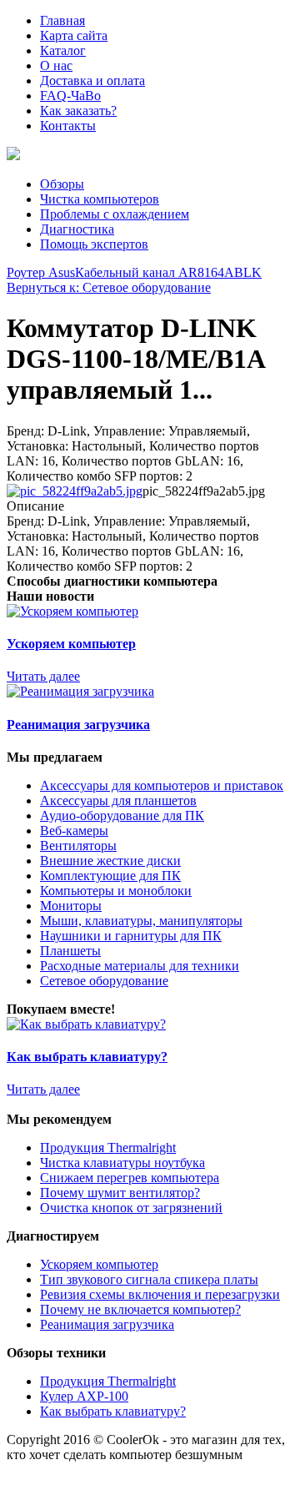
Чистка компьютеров (99, 199)
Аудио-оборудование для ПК (122, 815)
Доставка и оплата (92, 80)
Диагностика (77, 229)
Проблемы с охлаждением (114, 214)
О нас (56, 65)
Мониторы (71, 905)
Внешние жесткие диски (110, 860)
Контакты (68, 125)
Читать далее (43, 676)
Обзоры (62, 184)
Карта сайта (74, 35)
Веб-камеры (74, 830)
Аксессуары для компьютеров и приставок (161, 785)
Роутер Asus (41, 272)
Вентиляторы (78, 845)
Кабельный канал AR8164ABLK (168, 272)
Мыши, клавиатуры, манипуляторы (141, 921)
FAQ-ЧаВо (70, 95)
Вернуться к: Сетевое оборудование (109, 287)
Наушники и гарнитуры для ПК (131, 936)
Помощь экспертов (94, 244)
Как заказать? (78, 110)
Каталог (63, 50)
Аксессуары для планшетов (118, 800)
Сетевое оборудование (104, 981)
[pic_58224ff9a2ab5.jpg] (74, 491)
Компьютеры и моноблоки (116, 890)
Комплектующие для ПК (110, 875)
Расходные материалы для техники (139, 966)
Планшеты (70, 951)
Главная (62, 20)
